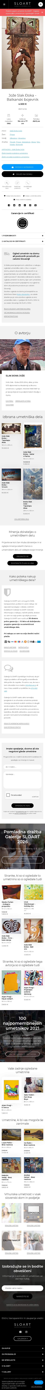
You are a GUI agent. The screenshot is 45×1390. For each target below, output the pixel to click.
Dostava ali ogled (10, 651)
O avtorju (9, 401)
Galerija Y (22, 1339)
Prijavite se (22, 556)
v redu (38, 1382)
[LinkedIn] (20, 205)
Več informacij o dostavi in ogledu (17, 312)
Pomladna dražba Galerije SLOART (22, 860)
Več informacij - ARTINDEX (22, 1054)
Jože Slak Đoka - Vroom (11, 474)
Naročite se (22, 1296)
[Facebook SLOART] (20, 1332)
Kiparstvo (22, 138)
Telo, (38, 142)
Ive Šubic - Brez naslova (33, 1135)
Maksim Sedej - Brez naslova (11, 1165)
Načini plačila (23, 647)
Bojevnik (19, 144)
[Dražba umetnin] (33, 1240)
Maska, (12, 144)
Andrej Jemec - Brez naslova (33, 1165)
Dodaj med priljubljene (13, 196)
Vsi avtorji (10, 405)
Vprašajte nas (22, 806)
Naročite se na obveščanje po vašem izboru (22, 1305)
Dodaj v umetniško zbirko (33, 196)
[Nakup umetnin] (11, 1213)
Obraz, (33, 142)
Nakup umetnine (10, 647)
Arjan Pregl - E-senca (11, 1090)
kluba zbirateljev (23, 294)
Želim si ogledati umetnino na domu (17, 309)
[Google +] (25, 205)
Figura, (18, 142)
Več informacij (36, 1386)
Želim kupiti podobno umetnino (15, 153)
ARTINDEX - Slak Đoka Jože (13, 149)
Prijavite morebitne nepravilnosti (16, 723)
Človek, (13, 142)
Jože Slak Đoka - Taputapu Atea (11, 428)
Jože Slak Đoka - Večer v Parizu (33, 436)
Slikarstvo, (14, 138)
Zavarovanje (24, 651)
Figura (12, 134)
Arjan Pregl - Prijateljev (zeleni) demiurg (33, 977)
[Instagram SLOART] (26, 1332)
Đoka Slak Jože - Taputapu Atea (33, 484)
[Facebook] (9, 205)
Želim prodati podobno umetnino (15, 157)
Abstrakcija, (26, 142)
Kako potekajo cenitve (12, 727)
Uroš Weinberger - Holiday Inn (33, 892)
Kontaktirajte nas (11, 316)
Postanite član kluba (22, 563)
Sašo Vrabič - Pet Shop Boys (33, 1085)
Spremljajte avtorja (23, 401)
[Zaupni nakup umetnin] (11, 1240)
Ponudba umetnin (11, 1225)
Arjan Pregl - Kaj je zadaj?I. (11, 982)
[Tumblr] (35, 205)
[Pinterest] (30, 205)
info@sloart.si (30, 685)
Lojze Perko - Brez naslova (11, 1135)
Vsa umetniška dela (21, 519)
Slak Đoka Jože (16, 131)
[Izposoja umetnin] (33, 1213)
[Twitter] (14, 205)
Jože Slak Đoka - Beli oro (33, 931)
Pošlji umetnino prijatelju (23, 199)
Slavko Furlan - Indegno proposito (11, 892)
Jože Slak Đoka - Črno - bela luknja (11, 926)
